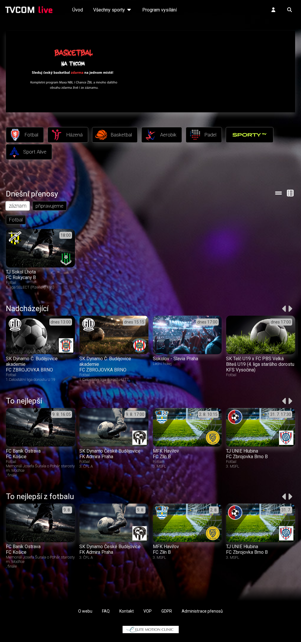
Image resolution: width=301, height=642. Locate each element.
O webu (85, 611)
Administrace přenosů (202, 611)
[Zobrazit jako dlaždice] (290, 193)
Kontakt (126, 611)
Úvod (77, 10)
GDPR (166, 611)
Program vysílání (159, 10)
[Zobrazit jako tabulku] (278, 193)
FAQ (106, 611)
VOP (147, 611)
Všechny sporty (109, 10)
